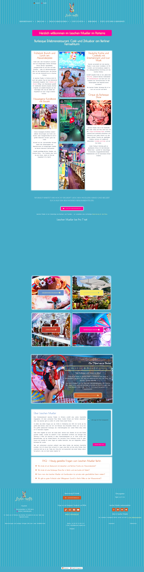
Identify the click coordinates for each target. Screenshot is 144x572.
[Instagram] (70, 510)
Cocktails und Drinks (99, 141)
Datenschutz (133, 523)
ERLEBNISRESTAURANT (26, 21)
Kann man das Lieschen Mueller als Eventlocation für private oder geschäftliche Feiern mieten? (71, 474)
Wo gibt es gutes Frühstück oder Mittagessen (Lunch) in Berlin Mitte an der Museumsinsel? (69, 478)
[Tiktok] (66, 510)
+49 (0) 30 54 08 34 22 (78, 523)
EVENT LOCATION (77, 21)
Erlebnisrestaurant (93, 78)
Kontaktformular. (41, 523)
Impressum (111, 523)
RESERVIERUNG (92, 21)
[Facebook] (74, 510)
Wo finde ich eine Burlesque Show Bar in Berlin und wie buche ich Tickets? (64, 470)
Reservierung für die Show (99, 214)
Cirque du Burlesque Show (96, 131)
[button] (71, 466)
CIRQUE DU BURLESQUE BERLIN (58, 21)
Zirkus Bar (89, 76)
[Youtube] (78, 510)
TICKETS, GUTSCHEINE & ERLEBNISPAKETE (112, 21)
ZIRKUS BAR (40, 21)
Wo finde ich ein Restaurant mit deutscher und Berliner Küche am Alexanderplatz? (67, 466)
